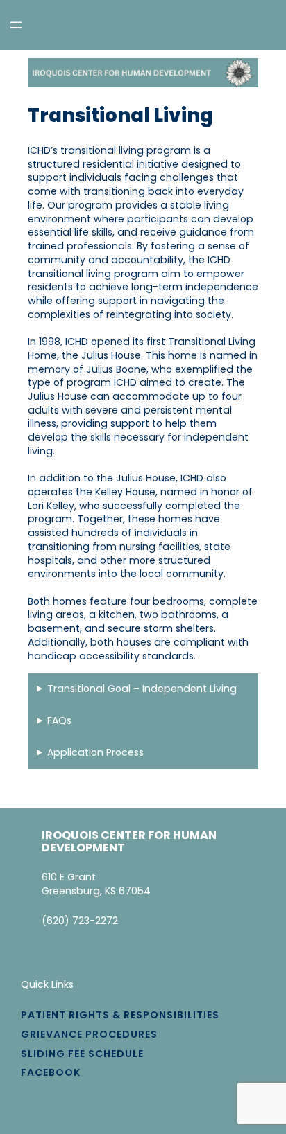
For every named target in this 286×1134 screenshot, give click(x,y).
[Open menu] (16, 25)
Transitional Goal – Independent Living (142, 689)
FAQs (59, 720)
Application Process (95, 752)
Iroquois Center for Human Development (129, 841)
